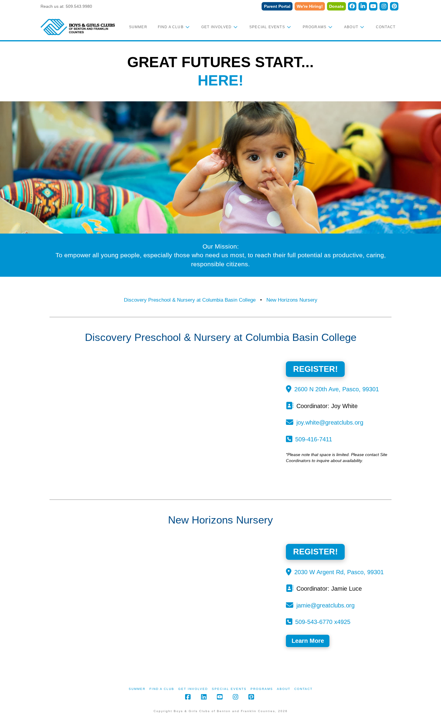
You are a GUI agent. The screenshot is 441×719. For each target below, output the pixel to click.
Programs (261, 689)
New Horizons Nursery (291, 300)
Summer (137, 689)
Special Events (229, 689)
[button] (307, 641)
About (283, 689)
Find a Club (161, 689)
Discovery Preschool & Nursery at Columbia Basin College (190, 300)
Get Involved (193, 689)
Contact (303, 689)
